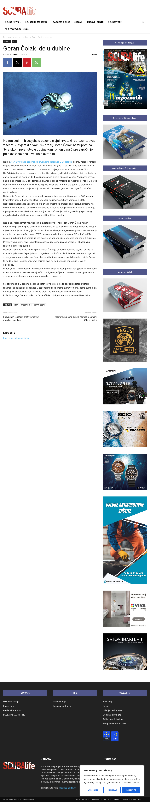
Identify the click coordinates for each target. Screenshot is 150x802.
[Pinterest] (27, 62)
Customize (93, 790)
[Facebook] (7, 62)
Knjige (106, 706)
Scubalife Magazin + (37, 22)
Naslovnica (7, 37)
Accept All (131, 790)
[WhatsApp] (36, 62)
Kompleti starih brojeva (114, 723)
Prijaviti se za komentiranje (16, 338)
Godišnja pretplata (112, 714)
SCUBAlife (14, 54)
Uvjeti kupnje (59, 701)
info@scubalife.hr (67, 787)
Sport (27, 37)
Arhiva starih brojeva (113, 719)
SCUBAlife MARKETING (14, 714)
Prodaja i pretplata (12, 710)
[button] (143, 22)
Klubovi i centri (95, 22)
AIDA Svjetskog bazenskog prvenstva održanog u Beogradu (41, 161)
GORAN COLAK (39, 305)
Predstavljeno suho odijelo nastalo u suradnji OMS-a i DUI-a (75, 318)
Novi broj (107, 701)
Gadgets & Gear (61, 22)
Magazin (18, 37)
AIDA (16, 305)
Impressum (8, 706)
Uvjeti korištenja (11, 701)
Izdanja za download (113, 710)
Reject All (112, 790)
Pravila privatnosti (62, 706)
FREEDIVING (25, 305)
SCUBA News (12, 22)
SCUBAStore (115, 22)
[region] (112, 780)
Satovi (78, 22)
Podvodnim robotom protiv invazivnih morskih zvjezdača (21, 318)
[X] (17, 62)
